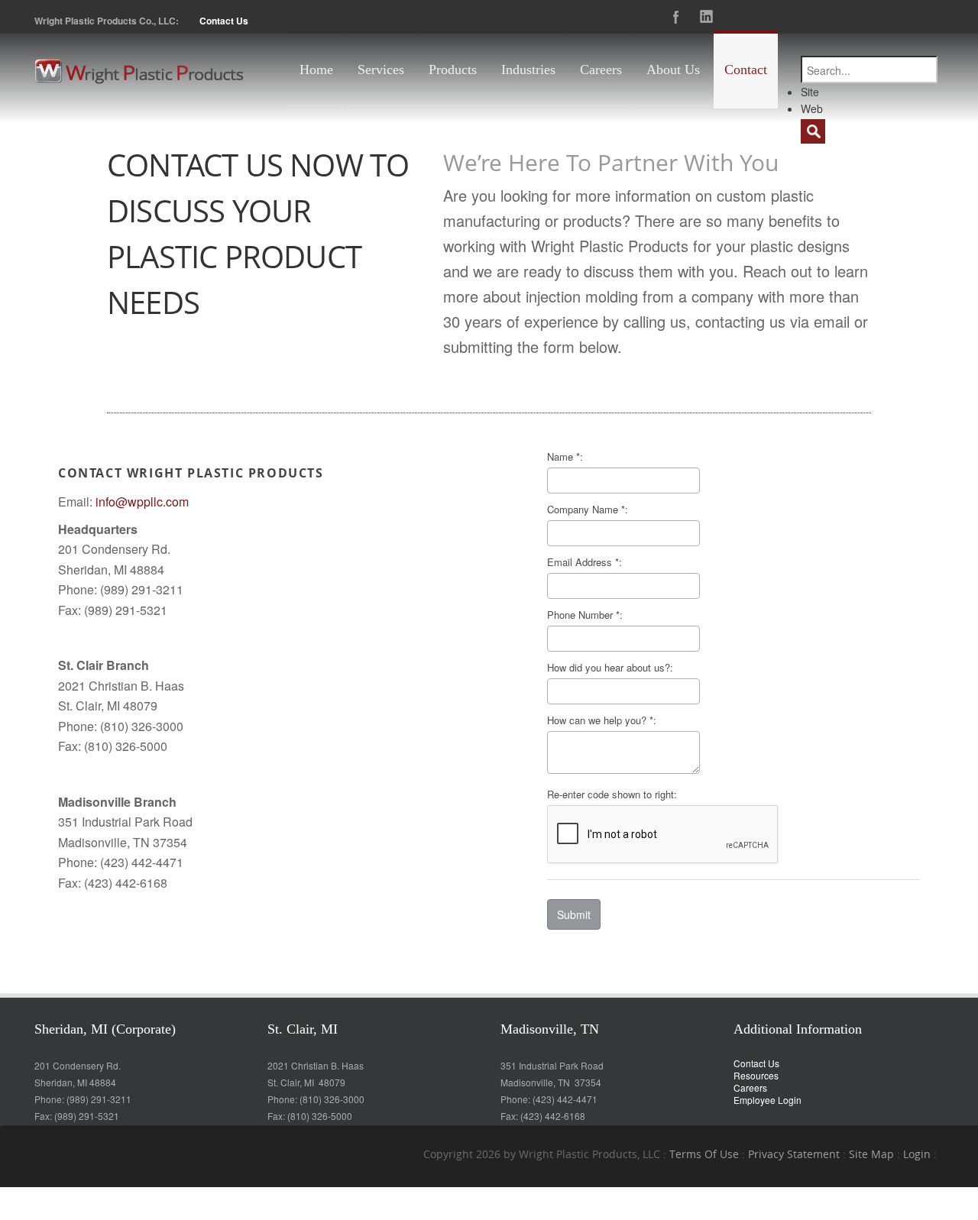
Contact (745, 69)
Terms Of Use (704, 1154)
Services (381, 69)
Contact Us (223, 21)
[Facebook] (676, 17)
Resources (756, 1075)
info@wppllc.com (142, 501)
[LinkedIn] (706, 17)
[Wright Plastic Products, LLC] (139, 69)
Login (917, 1154)
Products (453, 69)
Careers (601, 69)
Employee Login (768, 1099)
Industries (528, 69)
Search (813, 131)
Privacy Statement (794, 1154)
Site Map (871, 1154)
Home (316, 69)
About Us (673, 69)
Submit (574, 914)
